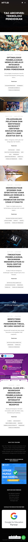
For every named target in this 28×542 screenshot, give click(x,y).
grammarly (20, 85)
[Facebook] (12, 536)
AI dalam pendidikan (10, 85)
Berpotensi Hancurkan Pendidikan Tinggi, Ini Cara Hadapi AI (14, 322)
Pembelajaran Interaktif (10, 425)
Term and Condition (14, 497)
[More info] (22, 3)
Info (22, 152)
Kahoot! (16, 220)
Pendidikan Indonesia (10, 156)
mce (10, 154)
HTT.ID (5, 3)
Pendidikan (16, 154)
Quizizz (22, 220)
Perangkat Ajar (14, 500)
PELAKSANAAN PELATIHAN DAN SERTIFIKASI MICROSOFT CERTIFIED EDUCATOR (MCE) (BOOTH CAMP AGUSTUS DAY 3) (14, 127)
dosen (18, 149)
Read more (14, 81)
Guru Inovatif (16, 420)
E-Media (10, 420)
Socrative (7, 222)
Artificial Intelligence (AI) (14, 282)
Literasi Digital (18, 54)
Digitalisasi (11, 149)
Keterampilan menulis (14, 87)
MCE (19, 116)
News (21, 116)
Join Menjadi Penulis (14, 495)
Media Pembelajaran (11, 423)
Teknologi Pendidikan (14, 90)
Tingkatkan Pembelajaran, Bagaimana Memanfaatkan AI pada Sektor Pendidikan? (14, 261)
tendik (20, 158)
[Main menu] (25, 3)
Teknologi (20, 156)
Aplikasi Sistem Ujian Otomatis (14, 218)
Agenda (16, 116)
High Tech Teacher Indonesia (12, 152)
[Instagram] (14, 536)
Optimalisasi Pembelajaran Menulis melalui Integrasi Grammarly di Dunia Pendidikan (14, 63)
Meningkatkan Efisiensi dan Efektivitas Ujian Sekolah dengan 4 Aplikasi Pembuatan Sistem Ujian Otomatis (14, 195)
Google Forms (8, 220)
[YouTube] (16, 536)
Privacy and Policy (14, 499)
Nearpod (20, 423)
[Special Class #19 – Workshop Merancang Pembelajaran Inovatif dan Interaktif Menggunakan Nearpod (14, 396)
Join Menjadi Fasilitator (14, 493)
